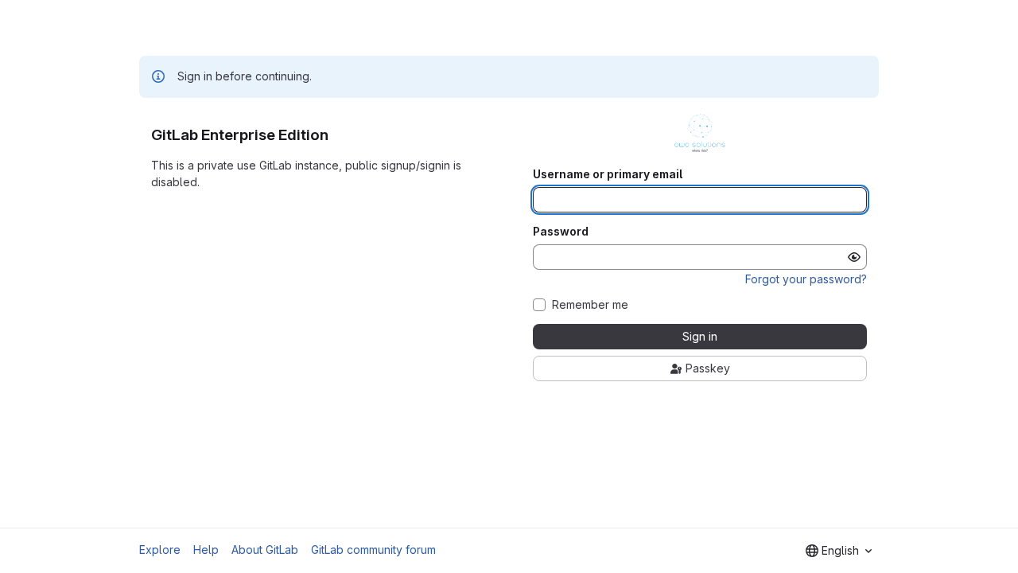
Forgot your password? (806, 279)
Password (561, 231)
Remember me (590, 304)
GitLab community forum (373, 549)
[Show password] (854, 257)
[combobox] (838, 550)
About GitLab (264, 549)
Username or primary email (607, 174)
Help (206, 549)
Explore (160, 549)
